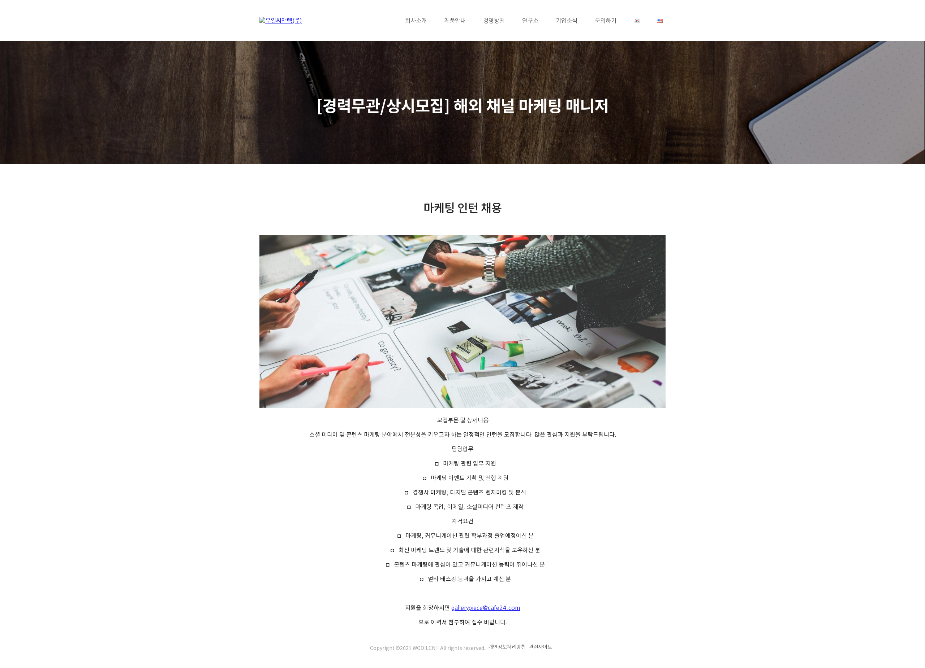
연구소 (530, 20)
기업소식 (566, 20)
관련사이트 (540, 647)
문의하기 (605, 20)
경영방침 (494, 20)
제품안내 (455, 20)
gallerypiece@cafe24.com (485, 608)
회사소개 (416, 20)
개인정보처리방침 (507, 647)
